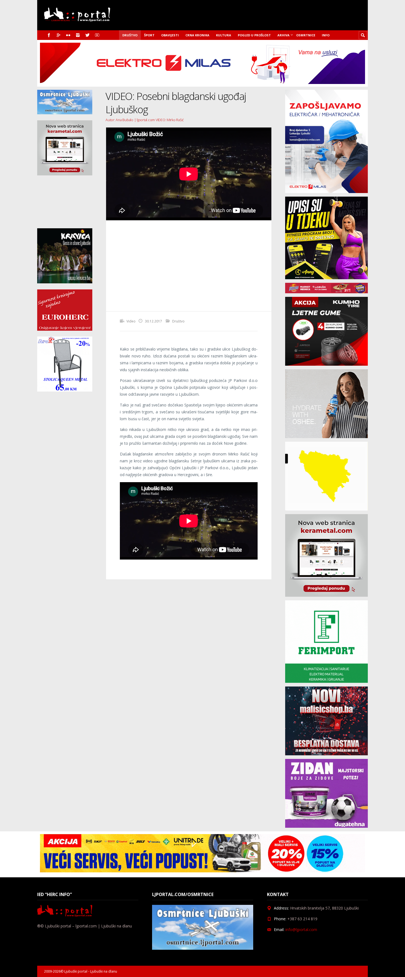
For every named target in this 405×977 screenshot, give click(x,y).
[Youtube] (97, 35)
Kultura (223, 35)
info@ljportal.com (301, 929)
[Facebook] (49, 35)
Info (326, 35)
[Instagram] (78, 35)
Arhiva (283, 35)
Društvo (129, 35)
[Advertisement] (188, 265)
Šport (149, 35)
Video (131, 321)
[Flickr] (68, 35)
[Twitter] (87, 35)
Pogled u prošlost (254, 35)
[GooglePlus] (58, 35)
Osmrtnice (305, 35)
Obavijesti (170, 35)
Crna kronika (197, 35)
